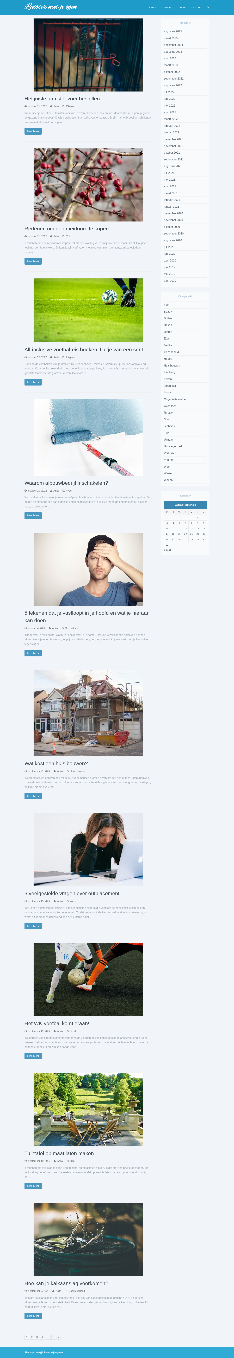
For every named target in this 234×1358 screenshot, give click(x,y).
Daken (168, 325)
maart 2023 (171, 65)
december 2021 (173, 139)
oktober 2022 (172, 71)
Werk (69, 490)
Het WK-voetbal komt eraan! (56, 1023)
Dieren (70, 106)
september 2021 (174, 159)
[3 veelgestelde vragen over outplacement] (88, 884)
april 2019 (170, 280)
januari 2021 (171, 206)
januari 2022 (171, 132)
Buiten (168, 318)
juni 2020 (169, 253)
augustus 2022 (173, 85)
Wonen (168, 480)
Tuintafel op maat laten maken (59, 1153)
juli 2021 (169, 173)
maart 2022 (171, 118)
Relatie (168, 412)
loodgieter (170, 385)
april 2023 (170, 58)
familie (168, 345)
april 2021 (170, 186)
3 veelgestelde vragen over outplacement (71, 893)
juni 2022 (169, 98)
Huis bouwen (77, 771)
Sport (73, 1031)
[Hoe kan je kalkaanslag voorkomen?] (88, 1273)
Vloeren (169, 459)
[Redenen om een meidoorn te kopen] (88, 219)
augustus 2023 (173, 51)
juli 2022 (169, 92)
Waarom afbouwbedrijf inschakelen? (66, 483)
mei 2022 (169, 105)
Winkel (168, 473)
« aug (167, 550)
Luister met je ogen (50, 7)
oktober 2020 (172, 226)
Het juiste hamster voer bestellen (62, 98)
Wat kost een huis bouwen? (56, 763)
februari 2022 (172, 125)
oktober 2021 (172, 152)
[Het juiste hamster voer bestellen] (88, 89)
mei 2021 (169, 179)
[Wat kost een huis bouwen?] (88, 754)
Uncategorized (77, 1291)
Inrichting (169, 372)
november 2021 (173, 146)
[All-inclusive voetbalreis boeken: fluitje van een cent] (88, 340)
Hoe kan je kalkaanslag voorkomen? (66, 1283)
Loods (167, 392)
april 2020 (170, 260)
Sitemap (29, 1352)
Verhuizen (170, 453)
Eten (167, 338)
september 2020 (174, 233)
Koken (168, 379)
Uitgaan (70, 357)
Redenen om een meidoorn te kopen (66, 228)
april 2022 (170, 112)
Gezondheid (71, 628)
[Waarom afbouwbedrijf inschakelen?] (88, 473)
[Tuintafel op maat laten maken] (88, 1143)
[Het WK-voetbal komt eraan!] (88, 1014)
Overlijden (170, 405)
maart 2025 (171, 38)
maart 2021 (171, 193)
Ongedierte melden (175, 399)
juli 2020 (169, 247)
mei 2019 (169, 273)
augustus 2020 (173, 240)
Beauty (168, 311)
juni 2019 (169, 267)
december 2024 (173, 44)
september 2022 (174, 78)
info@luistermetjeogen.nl (49, 1352)
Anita (56, 106)
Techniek (169, 426)
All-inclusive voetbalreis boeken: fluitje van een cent (83, 349)
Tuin (68, 236)
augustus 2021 (173, 166)
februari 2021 (172, 199)
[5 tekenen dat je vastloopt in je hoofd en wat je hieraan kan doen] (88, 603)
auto (166, 304)
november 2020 (173, 220)
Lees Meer (33, 131)
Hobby (168, 358)
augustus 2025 (173, 31)
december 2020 (173, 213)
